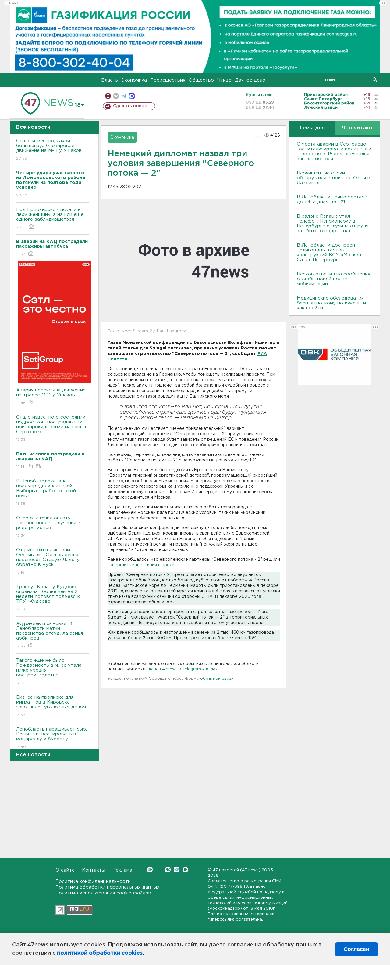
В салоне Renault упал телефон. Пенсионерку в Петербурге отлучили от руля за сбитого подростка (332, 223)
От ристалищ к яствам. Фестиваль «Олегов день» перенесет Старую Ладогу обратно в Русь (48, 561)
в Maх (212, 669)
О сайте (65, 870)
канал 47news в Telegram (175, 669)
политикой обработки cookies (100, 953)
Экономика (134, 80)
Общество (201, 80)
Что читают (357, 128)
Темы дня (312, 128)
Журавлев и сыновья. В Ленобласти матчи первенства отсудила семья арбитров (49, 635)
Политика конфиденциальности (93, 881)
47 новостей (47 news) (237, 870)
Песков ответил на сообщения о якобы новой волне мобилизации (333, 279)
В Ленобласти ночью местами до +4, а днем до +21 (332, 199)
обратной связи (217, 678)
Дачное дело (250, 80)
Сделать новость (132, 106)
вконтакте (116, 96)
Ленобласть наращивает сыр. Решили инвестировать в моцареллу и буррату (51, 738)
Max (185, 869)
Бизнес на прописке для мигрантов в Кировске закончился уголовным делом (51, 706)
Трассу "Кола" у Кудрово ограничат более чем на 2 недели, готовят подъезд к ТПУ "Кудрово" (48, 598)
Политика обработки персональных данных (107, 887)
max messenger (132, 96)
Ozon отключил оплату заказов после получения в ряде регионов (48, 526)
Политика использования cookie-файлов (103, 893)
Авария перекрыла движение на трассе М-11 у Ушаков (51, 396)
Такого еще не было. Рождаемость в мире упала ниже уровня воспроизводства (49, 671)
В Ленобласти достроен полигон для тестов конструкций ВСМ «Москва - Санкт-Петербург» (330, 252)
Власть (109, 80)
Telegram (176, 869)
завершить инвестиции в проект (142, 565)
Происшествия (167, 80)
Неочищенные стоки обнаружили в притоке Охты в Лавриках (333, 178)
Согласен (356, 949)
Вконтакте (168, 869)
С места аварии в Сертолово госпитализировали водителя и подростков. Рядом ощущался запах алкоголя (334, 151)
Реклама (122, 870)
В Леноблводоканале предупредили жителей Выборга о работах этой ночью (46, 492)
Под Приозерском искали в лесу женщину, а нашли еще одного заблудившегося (49, 218)
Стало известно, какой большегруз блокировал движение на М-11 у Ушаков (49, 149)
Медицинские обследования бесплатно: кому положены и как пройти (331, 303)
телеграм (124, 96)
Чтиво (224, 80)
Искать (375, 79)
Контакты (93, 870)
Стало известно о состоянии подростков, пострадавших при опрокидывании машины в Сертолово (52, 428)
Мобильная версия (108, 96)
